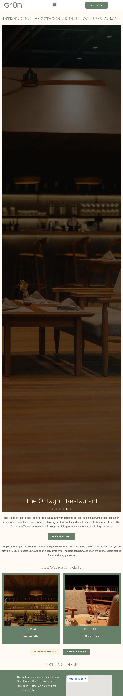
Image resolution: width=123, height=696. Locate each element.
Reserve (94, 5)
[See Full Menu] (49, 600)
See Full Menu (49, 636)
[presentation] (6, 600)
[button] (54, 4)
